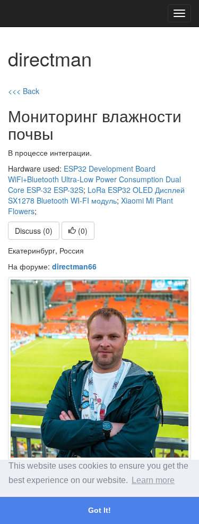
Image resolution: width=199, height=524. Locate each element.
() (82, 230)
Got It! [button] (99, 510)
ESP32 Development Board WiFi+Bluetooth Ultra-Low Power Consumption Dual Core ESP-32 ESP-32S (94, 179)
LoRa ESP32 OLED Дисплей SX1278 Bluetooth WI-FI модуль (96, 195)
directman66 (74, 266)
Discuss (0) (34, 230)
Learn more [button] (153, 480)
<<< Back (23, 91)
